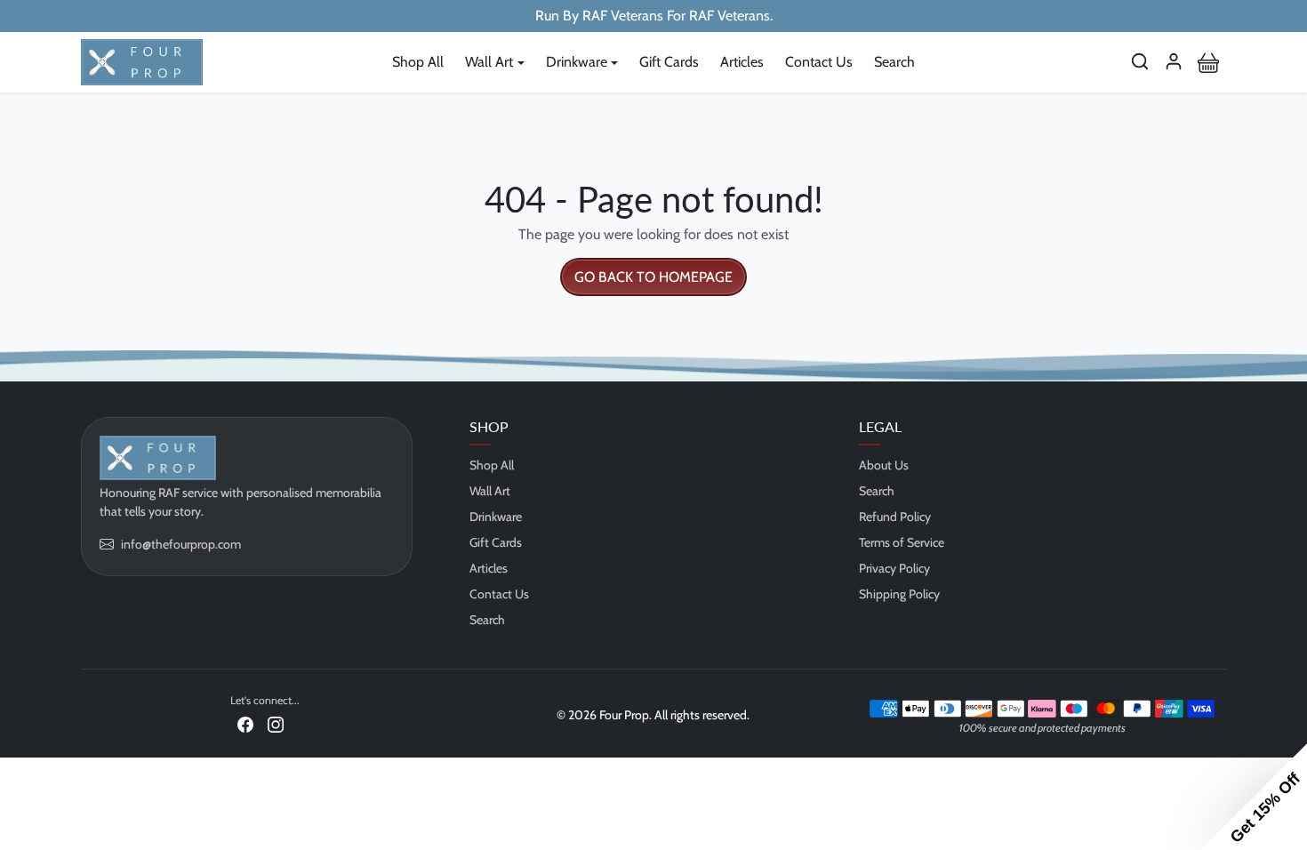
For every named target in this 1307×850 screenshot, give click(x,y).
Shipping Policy (899, 594)
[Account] (1174, 61)
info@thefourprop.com (181, 544)
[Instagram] (276, 723)
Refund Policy (895, 517)
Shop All (418, 61)
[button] (1140, 61)
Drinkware (495, 517)
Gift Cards (669, 61)
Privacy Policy (894, 568)
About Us (884, 465)
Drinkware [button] (576, 61)
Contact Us (819, 61)
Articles (742, 61)
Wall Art (489, 491)
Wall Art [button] (489, 61)
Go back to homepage (653, 277)
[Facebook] (245, 723)
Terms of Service (901, 542)
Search (894, 61)
